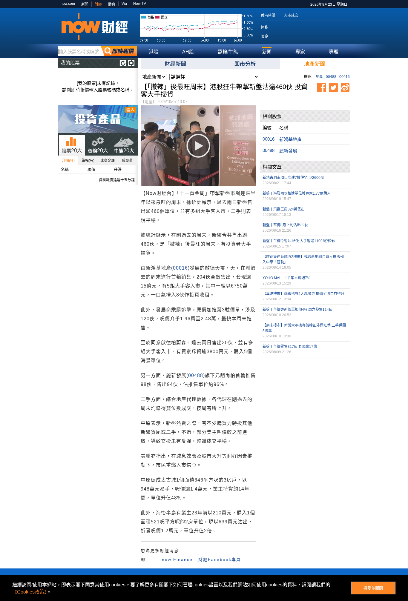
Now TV (139, 3)
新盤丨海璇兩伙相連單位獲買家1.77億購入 (297, 193)
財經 (98, 4)
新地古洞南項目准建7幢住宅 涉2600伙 (293, 178)
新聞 (84, 4)
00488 (331, 77)
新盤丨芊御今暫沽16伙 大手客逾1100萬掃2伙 (299, 241)
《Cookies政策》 (29, 591)
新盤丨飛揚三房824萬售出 (284, 209)
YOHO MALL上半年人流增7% (286, 278)
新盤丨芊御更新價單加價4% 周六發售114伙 (297, 310)
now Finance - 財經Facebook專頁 (201, 559)
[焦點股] (245, 63)
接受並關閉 (373, 588)
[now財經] (97, 27)
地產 (319, 77)
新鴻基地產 (290, 139)
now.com (68, 3)
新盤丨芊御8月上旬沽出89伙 (285, 225)
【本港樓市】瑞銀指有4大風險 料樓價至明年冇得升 (303, 294)
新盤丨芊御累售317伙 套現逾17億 (290, 347)
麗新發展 (288, 150)
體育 (111, 4)
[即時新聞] (175, 63)
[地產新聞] (315, 63)
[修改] (131, 63)
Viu (124, 3)
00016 (344, 77)
